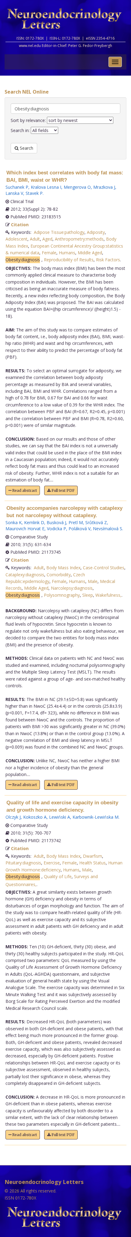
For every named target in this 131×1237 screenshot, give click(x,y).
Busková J (56, 522)
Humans (67, 253)
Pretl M (76, 522)
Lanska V (14, 193)
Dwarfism (92, 856)
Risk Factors (108, 260)
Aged (47, 239)
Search (26, 148)
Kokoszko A (35, 817)
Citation (20, 224)
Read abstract (24, 490)
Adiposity (96, 232)
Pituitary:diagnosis (23, 863)
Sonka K (13, 522)
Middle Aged (90, 253)
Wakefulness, (108, 595)
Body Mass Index (63, 567)
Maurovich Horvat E (24, 528)
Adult (35, 239)
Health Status (92, 863)
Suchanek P (16, 187)
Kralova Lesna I (46, 187)
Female (49, 253)
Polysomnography (62, 595)
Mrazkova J (104, 187)
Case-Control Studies (103, 567)
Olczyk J (13, 817)
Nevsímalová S (107, 528)
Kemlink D (34, 522)
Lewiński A (59, 817)
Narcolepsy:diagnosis (72, 588)
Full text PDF (63, 490)
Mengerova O (77, 187)
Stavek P (34, 193)
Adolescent (16, 239)
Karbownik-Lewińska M (96, 817)
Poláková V (79, 528)
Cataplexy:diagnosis (24, 574)
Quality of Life (58, 876)
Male (92, 581)
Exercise (52, 863)
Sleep (87, 595)
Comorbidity (59, 574)
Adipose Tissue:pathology (59, 232)
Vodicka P (56, 528)
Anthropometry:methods (79, 239)
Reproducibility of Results (69, 260)
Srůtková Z (96, 522)
